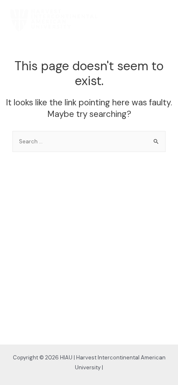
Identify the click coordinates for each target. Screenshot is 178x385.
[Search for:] (89, 141)
